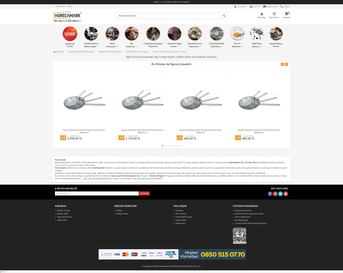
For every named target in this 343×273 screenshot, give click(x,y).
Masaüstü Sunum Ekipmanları (195, 45)
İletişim (285, 6)
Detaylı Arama (122, 214)
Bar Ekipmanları (130, 45)
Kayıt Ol (254, 6)
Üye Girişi (240, 6)
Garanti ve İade (63, 211)
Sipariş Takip (181, 220)
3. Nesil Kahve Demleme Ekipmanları (153, 45)
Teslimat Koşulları (64, 217)
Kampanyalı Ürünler (69, 45)
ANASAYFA (61, 6)
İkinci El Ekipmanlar (236, 45)
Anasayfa (59, 52)
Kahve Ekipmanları (111, 45)
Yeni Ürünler (181, 214)
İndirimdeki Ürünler (184, 217)
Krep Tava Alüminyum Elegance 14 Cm (170, 52)
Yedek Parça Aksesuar (257, 45)
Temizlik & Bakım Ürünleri (275, 45)
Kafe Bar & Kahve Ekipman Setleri (91, 45)
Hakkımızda (62, 220)
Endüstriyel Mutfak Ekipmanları (216, 45)
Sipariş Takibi (270, 6)
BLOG (70, 6)
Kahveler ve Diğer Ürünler (174, 45)
